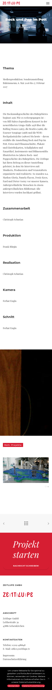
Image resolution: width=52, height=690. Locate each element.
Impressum (8, 655)
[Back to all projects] (26, 522)
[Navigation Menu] (47, 3)
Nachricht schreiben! (26, 566)
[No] (48, 678)
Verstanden (13, 686)
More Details (26, 468)
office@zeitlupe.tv (20, 648)
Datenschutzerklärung (14, 659)
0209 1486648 (18, 645)
